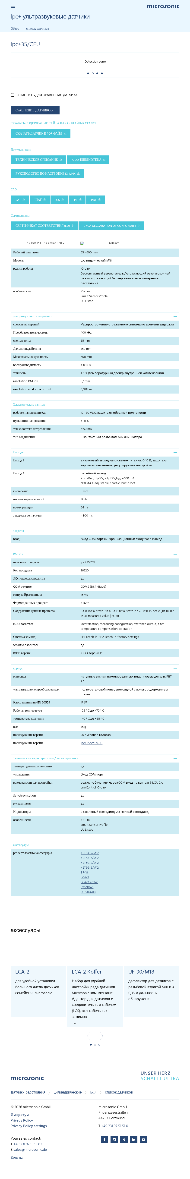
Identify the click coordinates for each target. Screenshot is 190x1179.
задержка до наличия (27, 515)
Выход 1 (18, 460)
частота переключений (28, 499)
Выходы (18, 452)
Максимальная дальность (30, 357)
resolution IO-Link (25, 381)
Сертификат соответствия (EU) (43, 226)
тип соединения (24, 437)
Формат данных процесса (30, 603)
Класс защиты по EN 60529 (31, 702)
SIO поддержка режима (29, 578)
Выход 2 (18, 473)
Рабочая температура (27, 710)
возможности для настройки (33, 782)
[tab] (95, 316)
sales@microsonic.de (30, 1150)
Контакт (17, 1158)
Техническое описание (37, 160)
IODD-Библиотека (86, 160)
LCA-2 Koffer (89, 882)
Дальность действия (27, 349)
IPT (75, 200)
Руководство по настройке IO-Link (46, 174)
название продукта (26, 562)
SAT (18, 200)
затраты (18, 531)
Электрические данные (29, 404)
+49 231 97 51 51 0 (114, 1126)
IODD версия (21, 653)
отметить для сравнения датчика (47, 95)
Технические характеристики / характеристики (46, 758)
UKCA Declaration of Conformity (109, 226)
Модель (18, 260)
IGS (57, 200)
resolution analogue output (32, 389)
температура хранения (28, 719)
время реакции (23, 507)
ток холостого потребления (32, 429)
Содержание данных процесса (34, 611)
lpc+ (93, 1093)
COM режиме (22, 587)
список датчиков (37, 29)
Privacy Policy (22, 1121)
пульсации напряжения (29, 421)
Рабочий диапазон (26, 252)
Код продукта (22, 570)
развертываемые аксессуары (32, 853)
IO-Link (18, 554)
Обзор (15, 29)
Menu (13, 6)
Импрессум (20, 1115)
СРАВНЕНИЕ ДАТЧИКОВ (34, 110)
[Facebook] (104, 1139)
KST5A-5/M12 (90, 858)
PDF (94, 200)
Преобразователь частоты (30, 332)
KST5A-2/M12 (90, 853)
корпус (18, 668)
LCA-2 (85, 877)
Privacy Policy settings (29, 1126)
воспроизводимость (27, 365)
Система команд (24, 637)
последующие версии (28, 735)
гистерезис (20, 491)
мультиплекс (22, 804)
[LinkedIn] (133, 1139)
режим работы (23, 268)
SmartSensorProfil (25, 645)
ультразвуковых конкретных (32, 316)
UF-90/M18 (88, 892)
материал (19, 676)
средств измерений (26, 324)
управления (21, 774)
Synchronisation (24, 795)
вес (15, 727)
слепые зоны (22, 341)
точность (19, 373)
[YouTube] (143, 1139)
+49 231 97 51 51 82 (27, 1144)
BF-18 (84, 872)
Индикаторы (22, 812)
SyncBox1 (87, 887)
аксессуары (20, 845)
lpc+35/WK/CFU (91, 743)
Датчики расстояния (28, 1093)
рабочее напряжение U (29, 413)
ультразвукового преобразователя (36, 689)
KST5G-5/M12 (90, 867)
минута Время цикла (27, 595)
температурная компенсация (32, 766)
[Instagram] (114, 1139)
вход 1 (17, 539)
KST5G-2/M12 (90, 863)
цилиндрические (68, 1093)
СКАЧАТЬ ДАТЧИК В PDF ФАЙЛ (39, 133)
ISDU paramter (23, 624)
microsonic (27, 1080)
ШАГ (38, 200)
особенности (22, 291)
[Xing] (124, 1139)
